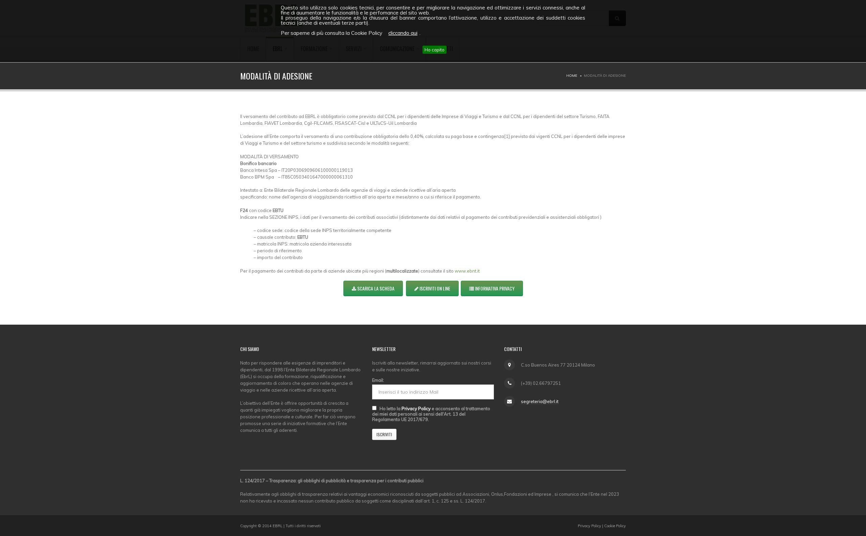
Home (571, 75)
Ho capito (435, 49)
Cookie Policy (615, 525)
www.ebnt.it (467, 271)
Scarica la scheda (375, 288)
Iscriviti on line (434, 288)
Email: (378, 380)
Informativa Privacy (494, 288)
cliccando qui (402, 33)
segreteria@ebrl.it (540, 401)
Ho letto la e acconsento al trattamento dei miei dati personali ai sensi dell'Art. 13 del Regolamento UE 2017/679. (431, 414)
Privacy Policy (416, 408)
